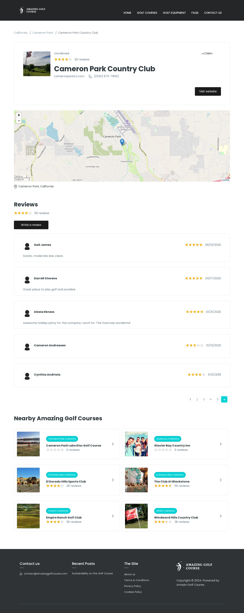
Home (127, 13)
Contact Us (213, 13)
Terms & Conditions (136, 580)
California (20, 33)
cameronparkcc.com (69, 76)
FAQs (194, 13)
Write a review (31, 225)
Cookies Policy (133, 592)
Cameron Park (43, 33)
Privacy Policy (132, 586)
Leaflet (225, 180)
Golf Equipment (174, 13)
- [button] (19, 120)
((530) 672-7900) (106, 76)
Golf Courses (147, 13)
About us (129, 574)
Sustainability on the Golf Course (92, 573)
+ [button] (19, 115)
